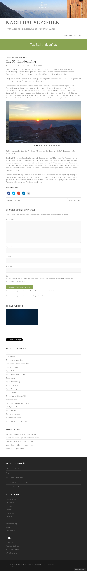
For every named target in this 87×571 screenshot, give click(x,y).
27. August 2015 (26, 65)
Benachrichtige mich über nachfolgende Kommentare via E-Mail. (31, 291)
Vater (8, 527)
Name (9, 247)
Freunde (9, 506)
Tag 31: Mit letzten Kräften (15, 374)
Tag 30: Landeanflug (13, 382)
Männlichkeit (10, 513)
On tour (23, 57)
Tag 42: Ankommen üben (14, 360)
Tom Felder (12, 65)
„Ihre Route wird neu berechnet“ (17, 364)
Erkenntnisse (12, 57)
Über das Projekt (71, 35)
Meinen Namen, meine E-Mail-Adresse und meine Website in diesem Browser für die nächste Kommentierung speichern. (39, 280)
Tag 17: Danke (11, 410)
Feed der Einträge (12, 546)
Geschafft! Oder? (12, 367)
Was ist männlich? (14, 200)
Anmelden (9, 542)
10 (56, 145)
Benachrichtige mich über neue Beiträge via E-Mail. (26, 296)
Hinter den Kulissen (13, 353)
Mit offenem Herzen (13, 418)
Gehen (8, 510)
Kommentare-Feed (13, 549)
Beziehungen (74, 200)
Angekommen (11, 356)
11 (59, 145)
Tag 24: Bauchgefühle (13, 389)
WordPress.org (11, 553)
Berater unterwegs (13, 414)
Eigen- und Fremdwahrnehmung (17, 403)
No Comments (41, 65)
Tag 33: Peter (10, 371)
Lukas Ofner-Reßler (13, 445)
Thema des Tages (12, 524)
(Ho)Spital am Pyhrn (13, 407)
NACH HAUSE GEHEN (33, 22)
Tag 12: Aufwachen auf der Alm (17, 421)
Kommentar (11, 219)
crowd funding (11, 499)
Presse (8, 520)
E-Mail (9, 257)
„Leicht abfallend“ (12, 392)
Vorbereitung (10, 531)
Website (9, 266)
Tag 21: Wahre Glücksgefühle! (16, 396)
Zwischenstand (11, 400)
